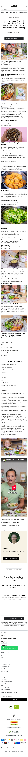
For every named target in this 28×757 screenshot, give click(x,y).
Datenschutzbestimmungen (10, 625)
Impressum (3, 683)
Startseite (11, 17)
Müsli (7, 12)
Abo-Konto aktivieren (6, 660)
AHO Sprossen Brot (6, 125)
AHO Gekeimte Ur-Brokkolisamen (9, 358)
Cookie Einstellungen (6, 687)
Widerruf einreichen (6, 689)
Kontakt (3, 668)
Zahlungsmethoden (5, 677)
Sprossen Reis (14, 61)
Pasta (17, 12)
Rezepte (17, 17)
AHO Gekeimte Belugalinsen (9, 161)
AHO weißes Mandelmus (9, 364)
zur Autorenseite (11, 558)
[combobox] (12, 9)
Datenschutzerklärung (6, 681)
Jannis (19, 32)
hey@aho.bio (4, 642)
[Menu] (1, 6)
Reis (14, 12)
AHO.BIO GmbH (9, 749)
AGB (2, 685)
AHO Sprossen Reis (8, 347)
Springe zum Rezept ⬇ (14, 38)
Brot (11, 12)
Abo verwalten (4, 662)
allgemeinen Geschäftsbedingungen (15, 623)
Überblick (3, 12)
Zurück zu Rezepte (15, 569)
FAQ (2, 657)
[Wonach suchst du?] (2, 9)
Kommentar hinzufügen (14, 618)
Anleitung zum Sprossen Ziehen (10, 153)
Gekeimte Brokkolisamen (7, 306)
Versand (3, 675)
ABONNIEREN (14, 699)
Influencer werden (5, 664)
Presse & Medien (5, 666)
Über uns (3, 655)
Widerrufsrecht (4, 679)
